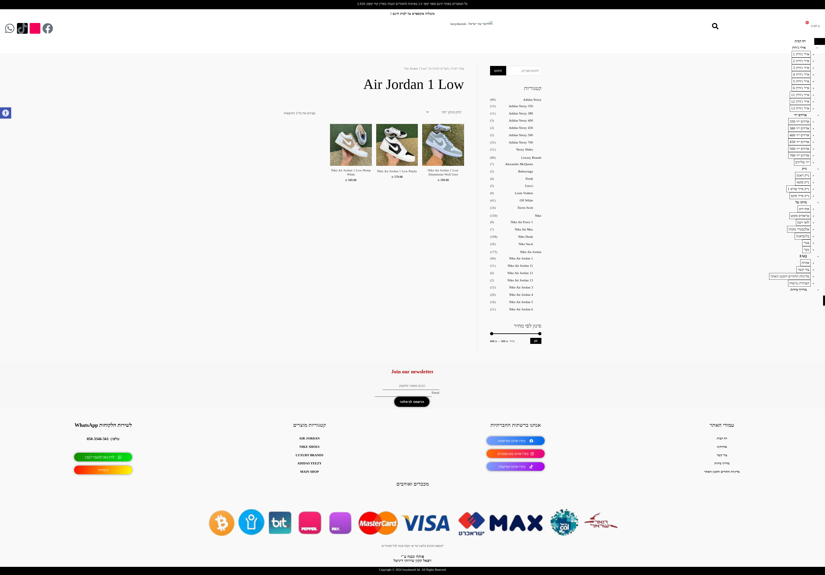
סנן (536, 340)
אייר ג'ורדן (799, 47)
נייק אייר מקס (800, 196)
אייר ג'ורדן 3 (801, 68)
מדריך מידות (798, 289)
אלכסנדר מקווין (798, 229)
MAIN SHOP (309, 471)
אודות (805, 263)
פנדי (806, 243)
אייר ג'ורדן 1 (801, 54)
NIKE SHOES (309, 446)
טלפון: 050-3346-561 (103, 439)
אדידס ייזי (800, 115)
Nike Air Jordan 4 (521, 294)
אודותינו (722, 446)
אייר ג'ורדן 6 (801, 88)
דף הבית (800, 41)
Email (435, 392)
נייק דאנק (802, 175)
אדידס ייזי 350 (799, 121)
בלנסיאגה (802, 236)
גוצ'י (806, 250)
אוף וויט (804, 209)
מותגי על (801, 202)
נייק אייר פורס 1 (798, 189)
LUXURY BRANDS (309, 455)
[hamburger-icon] (819, 41)
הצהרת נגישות (799, 283)
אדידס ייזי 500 (799, 149)
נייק (804, 169)
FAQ (803, 256)
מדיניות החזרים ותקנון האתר (789, 276)
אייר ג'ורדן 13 (800, 108)
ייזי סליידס (802, 162)
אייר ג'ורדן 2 (801, 61)
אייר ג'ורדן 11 (800, 95)
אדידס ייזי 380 (799, 128)
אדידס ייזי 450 (799, 142)
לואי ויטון (803, 222)
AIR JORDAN (309, 438)
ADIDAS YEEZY (309, 463)
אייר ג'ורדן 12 (800, 101)
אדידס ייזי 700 (799, 155)
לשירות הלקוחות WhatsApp (103, 425)
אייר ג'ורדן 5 (801, 81)
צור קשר (803, 270)
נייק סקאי (802, 182)
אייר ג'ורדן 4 (801, 74)
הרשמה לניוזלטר (412, 402)
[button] (5, 113)
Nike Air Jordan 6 (521, 309)
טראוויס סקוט (800, 216)
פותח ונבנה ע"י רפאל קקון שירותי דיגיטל (412, 558)
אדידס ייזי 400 (799, 135)
